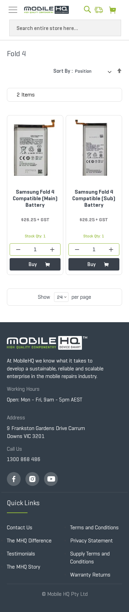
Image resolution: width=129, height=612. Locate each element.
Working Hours (23, 389)
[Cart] (114, 10)
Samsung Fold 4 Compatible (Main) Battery (35, 198)
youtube (51, 479)
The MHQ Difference (29, 540)
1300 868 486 (24, 459)
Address (16, 417)
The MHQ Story (23, 566)
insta (32, 479)
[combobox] (65, 28)
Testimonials (21, 553)
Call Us (14, 449)
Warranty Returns (90, 574)
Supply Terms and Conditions (90, 557)
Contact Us (19, 527)
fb (14, 479)
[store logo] (46, 10)
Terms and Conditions (94, 527)
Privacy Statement (91, 540)
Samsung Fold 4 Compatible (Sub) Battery (93, 198)
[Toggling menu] (13, 10)
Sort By (61, 71)
